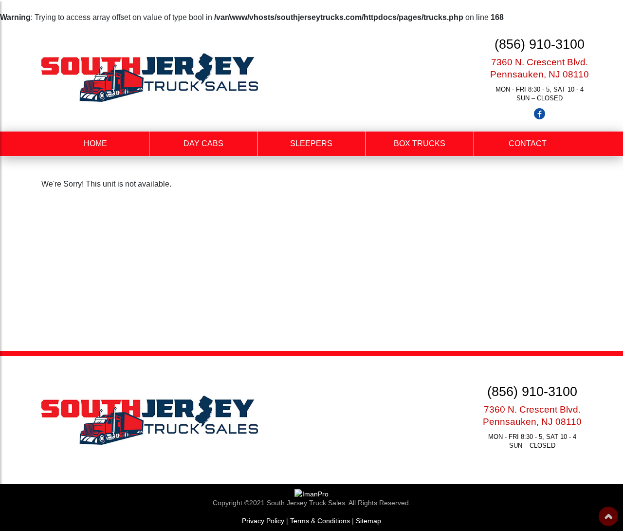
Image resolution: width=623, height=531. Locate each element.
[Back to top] (608, 516)
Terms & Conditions (320, 521)
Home (95, 143)
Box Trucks (419, 143)
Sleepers (311, 143)
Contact (528, 143)
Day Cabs (203, 143)
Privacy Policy (263, 521)
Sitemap (368, 521)
